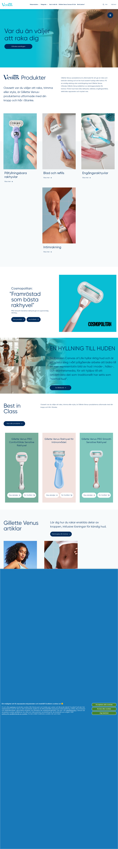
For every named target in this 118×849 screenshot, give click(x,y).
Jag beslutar (104, 713)
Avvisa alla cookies (104, 709)
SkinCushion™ (81, 4)
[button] (110, 15)
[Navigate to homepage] (7, 4)
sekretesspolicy (71, 710)
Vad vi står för (53, 4)
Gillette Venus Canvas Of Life (67, 4)
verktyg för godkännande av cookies (14, 714)
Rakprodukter (34, 4)
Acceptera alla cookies (104, 704)
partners (13, 707)
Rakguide (43, 4)
